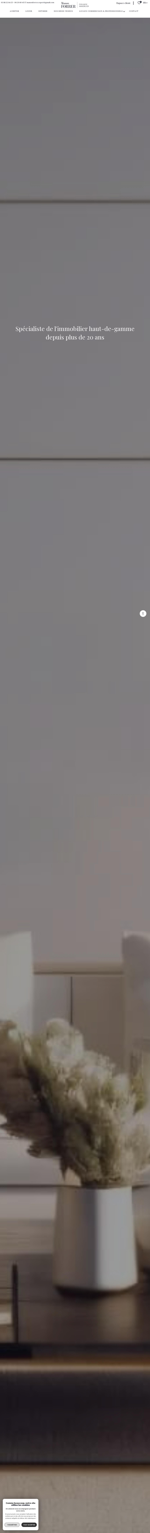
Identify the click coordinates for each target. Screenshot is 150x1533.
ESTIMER (43, 11)
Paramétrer (12, 1525)
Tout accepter (29, 1525)
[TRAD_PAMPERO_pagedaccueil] (75, 7)
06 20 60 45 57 (20, 2)
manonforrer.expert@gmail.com (40, 2)
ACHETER (14, 11)
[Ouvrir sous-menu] (124, 11)
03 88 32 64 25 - (7, 2)
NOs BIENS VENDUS (63, 11)
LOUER (28, 11)
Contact (133, 11)
